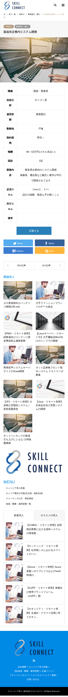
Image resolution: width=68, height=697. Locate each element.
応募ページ (47, 671)
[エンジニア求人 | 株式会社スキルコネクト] (14, 5)
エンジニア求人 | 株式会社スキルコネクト (26, 691)
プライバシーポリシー (19, 675)
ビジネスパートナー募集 (44, 675)
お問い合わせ (33, 679)
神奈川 (8, 27)
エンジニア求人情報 (15, 488)
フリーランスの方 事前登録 (19, 498)
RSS (34, 660)
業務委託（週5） (22, 27)
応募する (34, 230)
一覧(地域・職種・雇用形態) (26, 671)
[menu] (63, 5)
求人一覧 (12, 14)
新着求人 (19, 515)
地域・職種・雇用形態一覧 (18, 504)
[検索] (55, 5)
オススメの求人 (49, 515)
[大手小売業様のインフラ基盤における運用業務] (49, 265)
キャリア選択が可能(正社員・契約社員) (24, 493)
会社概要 (22, 667)
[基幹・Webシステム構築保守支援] (18, 265)
